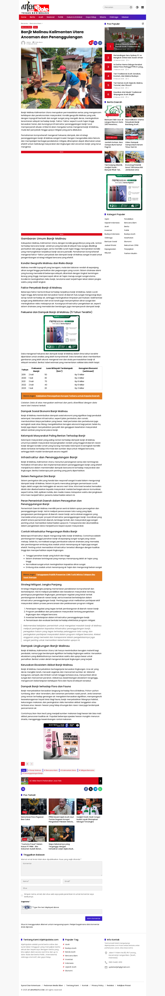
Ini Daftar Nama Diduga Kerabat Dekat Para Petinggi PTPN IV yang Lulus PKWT (128, 65)
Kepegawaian (110, 249)
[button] (131, 7)
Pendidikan (128, 219)
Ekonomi (127, 241)
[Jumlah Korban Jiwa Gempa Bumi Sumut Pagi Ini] (114, 134)
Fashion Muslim (130, 253)
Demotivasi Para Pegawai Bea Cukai (32, 818)
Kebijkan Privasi (124, 985)
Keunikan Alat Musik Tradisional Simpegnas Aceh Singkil (127, 93)
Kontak (85, 985)
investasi (69, 959)
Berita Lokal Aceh (112, 115)
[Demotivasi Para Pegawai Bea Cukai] (34, 806)
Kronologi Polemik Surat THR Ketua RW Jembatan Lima (134, 167)
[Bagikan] (100, 43)
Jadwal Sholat (110, 245)
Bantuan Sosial (111, 241)
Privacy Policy (98, 985)
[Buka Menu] (142, 7)
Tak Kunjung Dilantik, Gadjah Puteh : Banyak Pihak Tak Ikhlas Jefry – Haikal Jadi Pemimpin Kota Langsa (114, 167)
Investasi (108, 230)
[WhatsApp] (100, 789)
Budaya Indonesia (112, 234)
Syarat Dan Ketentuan (30, 985)
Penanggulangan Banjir (33, 773)
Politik (126, 230)
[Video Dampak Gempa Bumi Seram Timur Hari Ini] (134, 134)
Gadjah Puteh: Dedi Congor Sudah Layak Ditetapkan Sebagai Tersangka (88, 819)
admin (29, 42)
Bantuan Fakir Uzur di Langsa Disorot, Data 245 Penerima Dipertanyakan (114, 122)
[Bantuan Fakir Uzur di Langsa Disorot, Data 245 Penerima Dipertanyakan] (114, 111)
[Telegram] (95, 789)
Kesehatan (128, 238)
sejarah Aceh (70, 967)
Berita (126, 226)
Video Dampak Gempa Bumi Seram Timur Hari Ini (134, 144)
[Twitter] (91, 789)
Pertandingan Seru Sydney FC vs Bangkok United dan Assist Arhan (128, 56)
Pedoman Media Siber (53, 985)
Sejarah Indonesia (112, 223)
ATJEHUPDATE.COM (36, 990)
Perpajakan (129, 249)
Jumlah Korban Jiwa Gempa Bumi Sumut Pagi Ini (114, 144)
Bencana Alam (27, 27)
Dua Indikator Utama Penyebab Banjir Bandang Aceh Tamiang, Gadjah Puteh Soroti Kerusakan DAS (134, 122)
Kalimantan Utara (69, 770)
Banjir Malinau (35, 770)
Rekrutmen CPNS (131, 245)
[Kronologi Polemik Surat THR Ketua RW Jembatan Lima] (134, 157)
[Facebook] (86, 789)
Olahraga (108, 238)
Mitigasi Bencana (87, 770)
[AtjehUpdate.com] (35, 7)
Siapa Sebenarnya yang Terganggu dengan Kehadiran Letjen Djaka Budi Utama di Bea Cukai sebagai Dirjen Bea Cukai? (61, 846)
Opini (35, 27)
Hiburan (108, 253)
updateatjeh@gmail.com (119, 967)
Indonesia (69, 963)
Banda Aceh (70, 952)
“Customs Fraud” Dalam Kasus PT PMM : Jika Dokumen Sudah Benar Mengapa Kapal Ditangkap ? (33, 846)
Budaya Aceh (129, 234)
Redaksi (110, 985)
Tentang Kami (72, 985)
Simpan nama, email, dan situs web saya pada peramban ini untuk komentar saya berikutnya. (59, 895)
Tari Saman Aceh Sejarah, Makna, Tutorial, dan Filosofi (128, 84)
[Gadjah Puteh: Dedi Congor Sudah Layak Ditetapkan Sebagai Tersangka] (89, 806)
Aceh (128, 115)
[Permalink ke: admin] (24, 43)
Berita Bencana (111, 137)
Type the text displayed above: (46, 907)
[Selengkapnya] (143, 24)
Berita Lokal (131, 160)
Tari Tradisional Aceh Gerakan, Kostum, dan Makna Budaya (127, 75)
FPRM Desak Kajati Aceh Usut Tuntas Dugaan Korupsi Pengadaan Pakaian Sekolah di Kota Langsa (61, 819)
